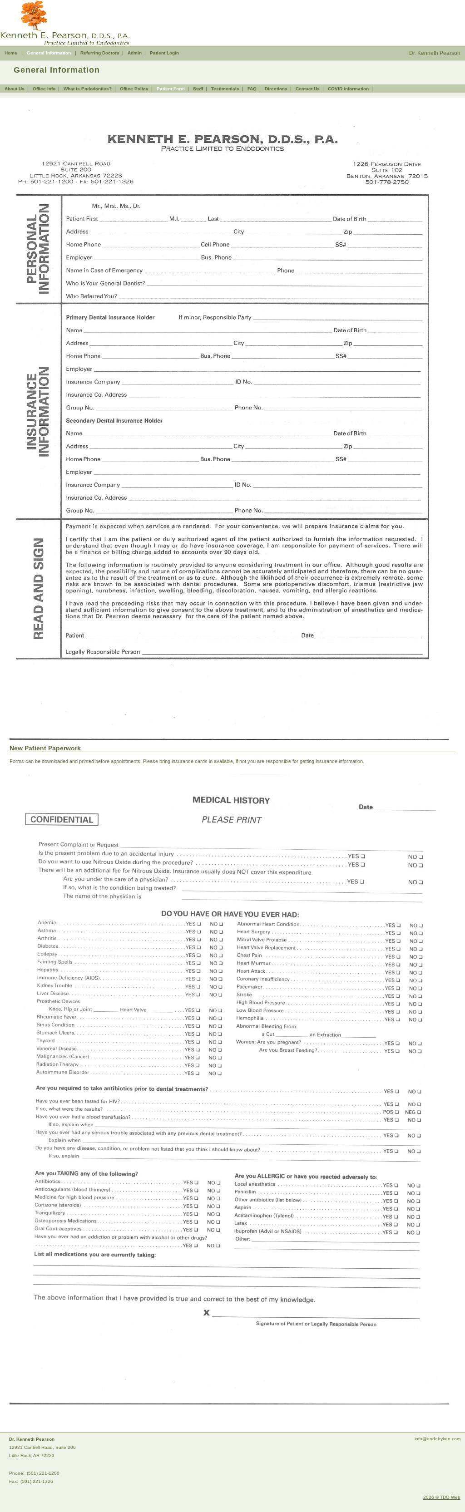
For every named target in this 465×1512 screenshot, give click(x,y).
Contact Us (308, 88)
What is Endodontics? (88, 88)
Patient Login (164, 52)
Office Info (44, 88)
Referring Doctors (99, 52)
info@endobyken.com (437, 1438)
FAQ (252, 88)
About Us (15, 88)
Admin (135, 52)
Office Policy (134, 88)
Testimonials (225, 88)
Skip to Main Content (22, 2)
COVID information (348, 88)
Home (11, 52)
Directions (276, 88)
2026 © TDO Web (441, 1497)
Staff (198, 88)
